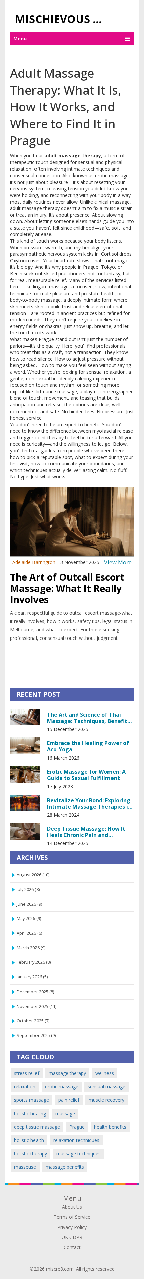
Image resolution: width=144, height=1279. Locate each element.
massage (65, 1113)
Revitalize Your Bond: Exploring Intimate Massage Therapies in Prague (89, 803)
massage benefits (65, 1167)
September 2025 (36, 1035)
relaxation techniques (76, 1140)
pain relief (68, 1100)
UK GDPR (72, 1237)
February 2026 (34, 962)
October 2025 (33, 1021)
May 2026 (29, 918)
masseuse (25, 1167)
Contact (72, 1247)
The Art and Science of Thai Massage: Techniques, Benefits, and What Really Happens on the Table (90, 717)
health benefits (110, 1127)
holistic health (29, 1140)
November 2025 (36, 1006)
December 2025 (35, 992)
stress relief (26, 1073)
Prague (77, 1127)
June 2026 (29, 904)
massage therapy (67, 1073)
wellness (104, 1073)
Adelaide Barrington (33, 562)
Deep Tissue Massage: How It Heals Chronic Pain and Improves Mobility (86, 831)
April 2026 (29, 933)
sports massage (31, 1100)
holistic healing (30, 1113)
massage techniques (78, 1153)
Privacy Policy (72, 1227)
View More (118, 562)
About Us (72, 1207)
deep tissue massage (37, 1127)
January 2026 (32, 977)
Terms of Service (72, 1217)
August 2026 (33, 875)
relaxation (24, 1086)
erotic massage (61, 1086)
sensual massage (106, 1086)
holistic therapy (30, 1153)
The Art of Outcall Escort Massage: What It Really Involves (67, 588)
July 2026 (28, 889)
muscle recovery (106, 1100)
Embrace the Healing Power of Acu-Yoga (88, 746)
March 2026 (31, 948)
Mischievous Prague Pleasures (63, 19)
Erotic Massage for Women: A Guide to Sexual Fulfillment (86, 774)
